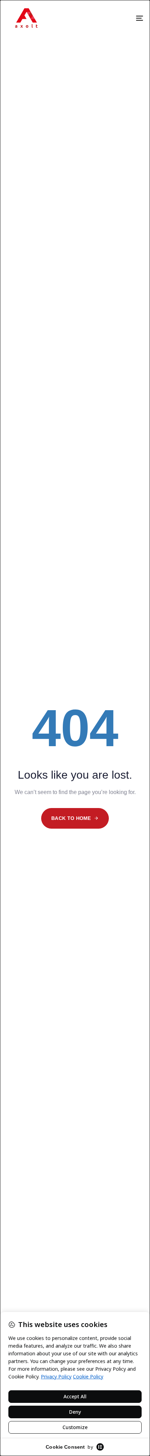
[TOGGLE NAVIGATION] (127, 18)
